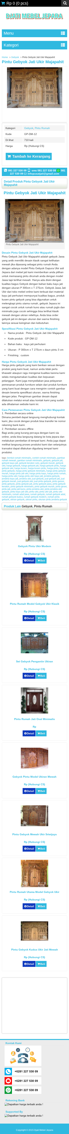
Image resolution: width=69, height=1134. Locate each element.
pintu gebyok (8, 484)
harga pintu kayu (37, 473)
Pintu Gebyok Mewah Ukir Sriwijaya (34, 834)
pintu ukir (33, 491)
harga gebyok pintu (49, 465)
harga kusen (20, 468)
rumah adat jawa (21, 494)
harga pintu (53, 468)
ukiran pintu (31, 499)
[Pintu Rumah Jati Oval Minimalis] (34, 712)
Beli (42, 560)
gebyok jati (57, 460)
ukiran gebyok (17, 499)
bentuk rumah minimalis (19, 458)
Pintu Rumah (42, 128)
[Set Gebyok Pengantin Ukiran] (34, 652)
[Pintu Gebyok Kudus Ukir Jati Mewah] (34, 939)
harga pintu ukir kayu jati (30, 476)
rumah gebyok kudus (12, 497)
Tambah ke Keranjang (30, 156)
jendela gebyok (51, 476)
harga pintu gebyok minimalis (30, 471)
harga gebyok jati (30, 465)
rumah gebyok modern (35, 497)
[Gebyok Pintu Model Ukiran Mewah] (34, 767)
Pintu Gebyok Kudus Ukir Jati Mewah (34, 949)
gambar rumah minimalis (29, 460)
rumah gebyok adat (55, 494)
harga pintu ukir (9, 476)
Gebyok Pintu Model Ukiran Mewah (34, 776)
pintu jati (6, 489)
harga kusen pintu (37, 468)
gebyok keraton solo (29, 463)
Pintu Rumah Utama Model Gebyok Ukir (34, 891)
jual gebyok (38, 478)
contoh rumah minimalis (44, 458)
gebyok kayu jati (10, 463)
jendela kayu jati (10, 478)
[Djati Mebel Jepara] (34, 23)
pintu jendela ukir (35, 489)
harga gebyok (13, 465)
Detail (30, 560)
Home (5, 57)
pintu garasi (58, 481)
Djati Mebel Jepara (43, 1130)
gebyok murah (47, 463)
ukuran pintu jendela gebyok (52, 499)
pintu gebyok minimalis (21, 486)
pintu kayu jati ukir (19, 491)
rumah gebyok (37, 494)
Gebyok (15, 57)
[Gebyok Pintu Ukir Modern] (35, 540)
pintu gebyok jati (24, 484)
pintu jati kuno (18, 489)
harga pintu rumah (56, 473)
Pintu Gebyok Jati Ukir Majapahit (33, 61)
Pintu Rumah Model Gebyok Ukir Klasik (34, 603)
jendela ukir (25, 478)
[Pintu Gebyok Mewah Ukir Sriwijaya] (34, 825)
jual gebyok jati (52, 478)
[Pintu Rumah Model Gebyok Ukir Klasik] (34, 596)
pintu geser (61, 486)
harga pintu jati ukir (18, 473)
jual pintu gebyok (42, 481)
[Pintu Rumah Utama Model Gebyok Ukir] (34, 886)
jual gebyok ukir (25, 481)
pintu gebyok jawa (42, 484)
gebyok (47, 460)
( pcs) (17, 3)
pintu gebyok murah (44, 486)
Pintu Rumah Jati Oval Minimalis (34, 719)
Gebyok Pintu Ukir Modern (34, 546)
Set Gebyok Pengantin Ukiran (34, 661)
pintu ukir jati (45, 491)
